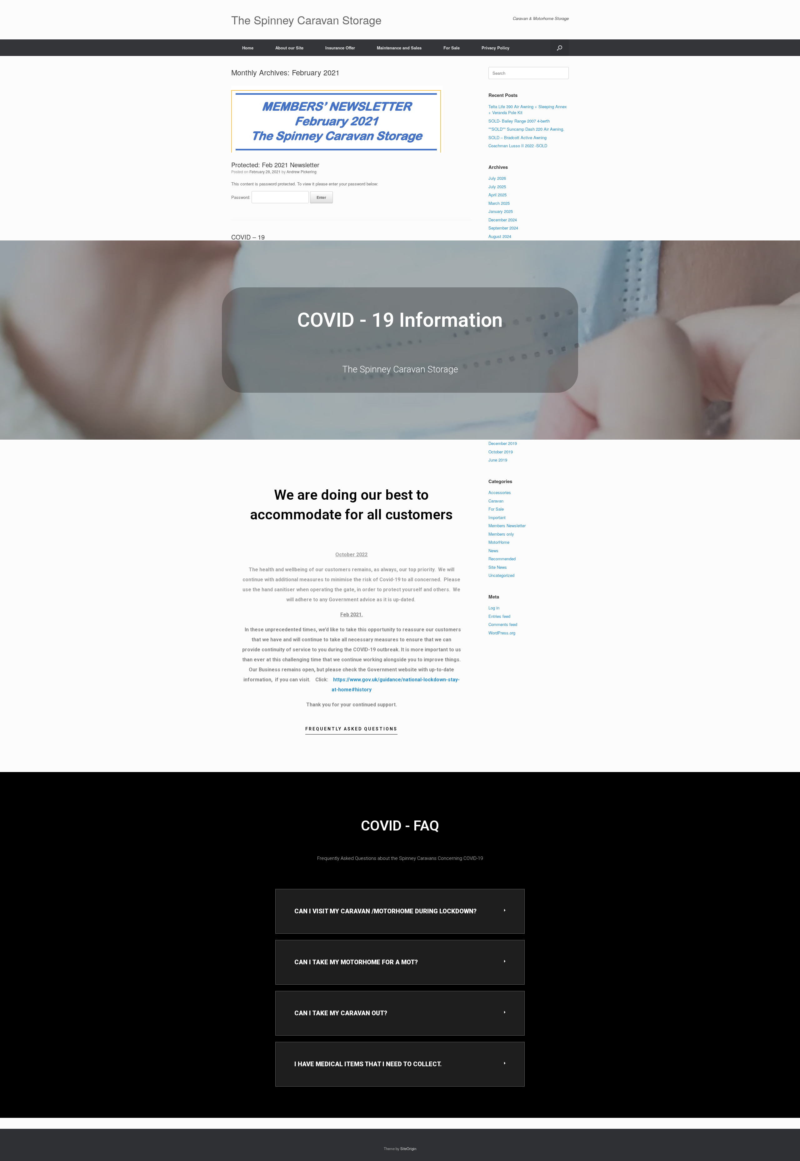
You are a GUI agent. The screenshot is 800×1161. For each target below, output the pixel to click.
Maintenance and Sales (399, 48)
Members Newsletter (507, 525)
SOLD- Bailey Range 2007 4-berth (519, 121)
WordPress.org (501, 633)
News (493, 550)
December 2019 (502, 443)
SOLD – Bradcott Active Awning (517, 137)
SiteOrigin (408, 1148)
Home (247, 48)
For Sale (451, 48)
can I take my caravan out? (340, 1013)
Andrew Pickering (302, 171)
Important (497, 517)
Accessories (499, 492)
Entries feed (499, 616)
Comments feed (502, 624)
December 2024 (502, 220)
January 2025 (500, 211)
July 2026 (497, 178)
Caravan (495, 501)
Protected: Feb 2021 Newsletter (275, 164)
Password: (241, 197)
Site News (497, 567)
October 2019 (500, 452)
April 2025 (497, 195)
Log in (493, 608)
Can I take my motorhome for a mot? (356, 962)
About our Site (289, 48)
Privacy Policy (495, 48)
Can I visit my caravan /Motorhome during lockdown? (385, 911)
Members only (501, 534)
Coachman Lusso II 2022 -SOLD (517, 146)
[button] (559, 47)
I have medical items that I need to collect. (368, 1064)
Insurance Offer (340, 48)
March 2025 (499, 203)
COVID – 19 (248, 236)
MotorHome (498, 542)
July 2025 (497, 186)
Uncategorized (501, 575)
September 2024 (503, 228)
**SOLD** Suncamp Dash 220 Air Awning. (526, 129)
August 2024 (499, 236)
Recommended (502, 559)
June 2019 (497, 460)
